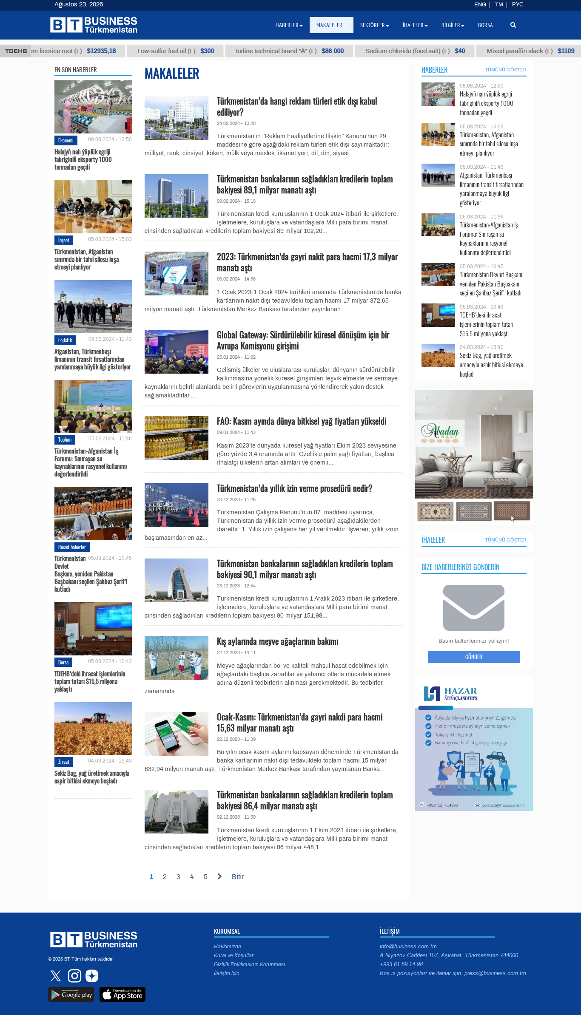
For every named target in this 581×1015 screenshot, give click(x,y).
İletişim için (226, 973)
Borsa (63, 662)
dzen (90, 975)
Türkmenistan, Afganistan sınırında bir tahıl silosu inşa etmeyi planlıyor (86, 258)
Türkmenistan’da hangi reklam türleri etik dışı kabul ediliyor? (297, 106)
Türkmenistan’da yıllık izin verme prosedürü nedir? (295, 487)
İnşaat (63, 240)
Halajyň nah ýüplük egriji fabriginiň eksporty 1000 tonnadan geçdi (83, 158)
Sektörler (372, 25)
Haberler (434, 70)
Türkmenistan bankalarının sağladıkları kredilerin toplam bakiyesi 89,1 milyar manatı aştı (305, 184)
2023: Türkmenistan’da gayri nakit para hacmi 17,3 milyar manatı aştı (307, 262)
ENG (480, 5)
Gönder (473, 656)
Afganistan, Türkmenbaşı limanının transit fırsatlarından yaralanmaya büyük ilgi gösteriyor (92, 358)
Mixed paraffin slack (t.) (490, 51)
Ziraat (63, 761)
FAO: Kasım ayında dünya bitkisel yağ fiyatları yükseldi (301, 420)
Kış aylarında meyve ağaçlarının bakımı (277, 640)
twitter (56, 975)
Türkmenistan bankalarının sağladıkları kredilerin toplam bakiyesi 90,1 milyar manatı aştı (305, 569)
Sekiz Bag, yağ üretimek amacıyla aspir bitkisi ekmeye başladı (91, 776)
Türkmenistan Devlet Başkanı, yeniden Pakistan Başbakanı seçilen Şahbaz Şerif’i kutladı (90, 573)
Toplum (64, 439)
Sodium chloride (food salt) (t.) (375, 51)
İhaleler (433, 540)
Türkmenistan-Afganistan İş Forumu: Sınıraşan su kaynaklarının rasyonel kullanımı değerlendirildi (90, 462)
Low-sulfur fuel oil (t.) (135, 51)
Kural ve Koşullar (233, 955)
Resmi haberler (72, 546)
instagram (73, 975)
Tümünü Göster (506, 69)
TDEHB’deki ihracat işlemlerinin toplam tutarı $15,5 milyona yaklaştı (89, 680)
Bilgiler (450, 25)
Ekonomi (66, 140)
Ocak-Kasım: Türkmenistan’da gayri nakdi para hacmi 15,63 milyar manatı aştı (299, 722)
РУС (517, 5)
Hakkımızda (227, 947)
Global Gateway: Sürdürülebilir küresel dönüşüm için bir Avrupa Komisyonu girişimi (303, 340)
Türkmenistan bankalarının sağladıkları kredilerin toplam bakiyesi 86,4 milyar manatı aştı (305, 800)
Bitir (238, 876)
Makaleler (329, 25)
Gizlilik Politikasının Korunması (249, 964)
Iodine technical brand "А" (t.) (250, 51)
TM (499, 5)
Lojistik (65, 339)
